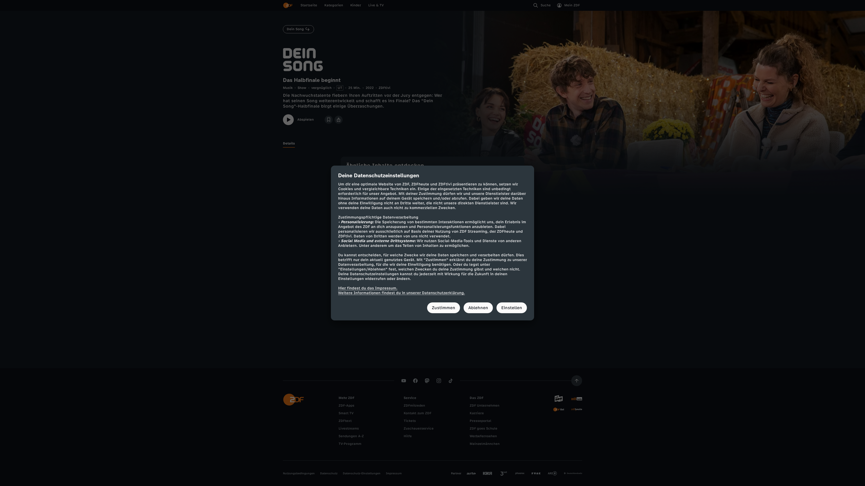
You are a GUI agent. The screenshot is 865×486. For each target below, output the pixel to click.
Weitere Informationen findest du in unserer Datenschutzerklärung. (401, 293)
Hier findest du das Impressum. (367, 288)
